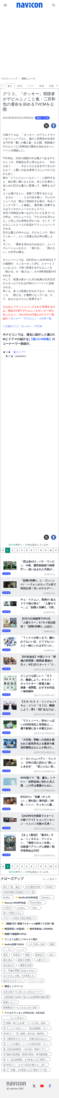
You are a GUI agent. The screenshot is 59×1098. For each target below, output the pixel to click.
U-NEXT (7, 907)
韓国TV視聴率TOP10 (15, 934)
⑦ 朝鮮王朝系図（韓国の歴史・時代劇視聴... (26, 1054)
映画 (41, 86)
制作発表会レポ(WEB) (41, 928)
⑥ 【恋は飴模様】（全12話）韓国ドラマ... (25, 1049)
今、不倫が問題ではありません (19, 970)
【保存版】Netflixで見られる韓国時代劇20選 (26, 997)
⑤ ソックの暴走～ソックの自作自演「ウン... (26, 1044)
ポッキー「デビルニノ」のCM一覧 (31, 318)
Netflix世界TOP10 (14, 944)
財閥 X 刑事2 (24, 960)
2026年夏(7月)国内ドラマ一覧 (18, 892)
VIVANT (50, 887)
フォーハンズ (36, 981)
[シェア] (53, 125)
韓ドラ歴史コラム (12, 913)
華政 (27, 954)
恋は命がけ (9, 965)
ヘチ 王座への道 (36, 944)
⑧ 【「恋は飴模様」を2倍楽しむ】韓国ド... (26, 1059)
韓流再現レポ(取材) (15, 928)
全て (10, 86)
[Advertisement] (29, 35)
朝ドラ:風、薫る (11, 887)
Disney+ (47, 897)
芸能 (51, 86)
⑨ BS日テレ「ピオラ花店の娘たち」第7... (25, 1064)
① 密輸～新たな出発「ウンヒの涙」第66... (25, 1023)
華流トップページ (14, 986)
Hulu (35, 907)
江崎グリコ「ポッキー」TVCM (23, 326)
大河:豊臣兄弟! (32, 887)
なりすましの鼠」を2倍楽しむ (18, 975)
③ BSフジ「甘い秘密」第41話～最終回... (24, 1033)
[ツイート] (46, 125)
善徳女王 (39, 954)
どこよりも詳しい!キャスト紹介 (21, 939)
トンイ (21, 949)
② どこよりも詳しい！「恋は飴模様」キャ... (26, 1028)
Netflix (7, 897)
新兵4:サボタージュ (13, 981)
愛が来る (7, 960)
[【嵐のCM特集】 (40, 339)
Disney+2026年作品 (15, 902)
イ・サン (7, 949)
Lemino (22, 907)
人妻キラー (42, 960)
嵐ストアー (19, 352)
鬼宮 (5, 954)
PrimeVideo (37, 902)
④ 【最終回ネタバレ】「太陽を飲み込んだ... (26, 1038)
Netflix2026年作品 (28, 897)
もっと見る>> (13, 1018)
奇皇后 (16, 954)
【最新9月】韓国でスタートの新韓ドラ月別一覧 (29, 923)
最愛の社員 (25, 965)
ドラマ (30, 86)
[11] (55, 550)
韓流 (19, 86)
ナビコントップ (9, 78)
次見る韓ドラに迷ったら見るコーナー (22, 992)
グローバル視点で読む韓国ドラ (19, 918)
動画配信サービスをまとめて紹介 (20, 1007)
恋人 (51, 954)
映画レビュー (10, 1002)
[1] (2, 550)
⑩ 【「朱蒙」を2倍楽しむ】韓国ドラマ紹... (26, 1070)
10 (50, 550)
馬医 (52, 944)
